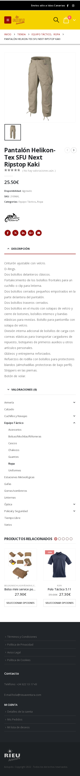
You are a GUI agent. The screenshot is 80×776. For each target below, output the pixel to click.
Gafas (7, 484)
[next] (74, 150)
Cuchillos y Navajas (15, 416)
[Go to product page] (20, 565)
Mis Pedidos (14, 719)
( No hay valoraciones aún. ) (38, 170)
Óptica (8, 504)
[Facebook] (67, 5)
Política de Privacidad (20, 644)
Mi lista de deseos (18, 727)
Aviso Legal (14, 652)
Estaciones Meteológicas (19, 477)
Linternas (10, 497)
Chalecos (13, 450)
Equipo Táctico (27, 201)
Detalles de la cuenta (20, 711)
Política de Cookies (19, 660)
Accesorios (15, 429)
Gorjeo (15, 233)
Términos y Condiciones (22, 636)
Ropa (40, 201)
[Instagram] (73, 5)
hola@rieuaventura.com (26, 694)
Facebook (7, 233)
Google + (31, 233)
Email (38, 233)
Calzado (9, 409)
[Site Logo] (24, 19)
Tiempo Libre (12, 518)
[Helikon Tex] (12, 218)
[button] (7, 20)
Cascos (12, 443)
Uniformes (14, 470)
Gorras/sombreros (15, 491)
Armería (9, 402)
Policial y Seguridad (16, 511)
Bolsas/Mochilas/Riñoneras (24, 436)
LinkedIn (23, 233)
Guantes (13, 457)
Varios (8, 525)
